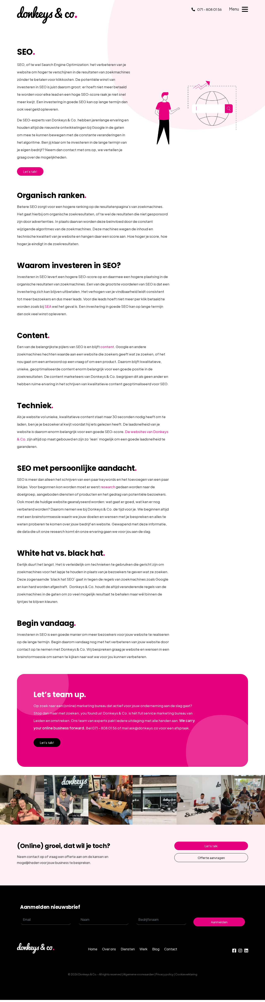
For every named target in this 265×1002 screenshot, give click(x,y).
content (107, 346)
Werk (143, 949)
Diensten (128, 949)
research (107, 486)
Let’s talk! (30, 171)
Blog (155, 949)
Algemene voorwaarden (138, 974)
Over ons (109, 949)
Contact (170, 949)
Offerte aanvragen (211, 858)
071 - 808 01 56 (209, 9)
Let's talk (211, 846)
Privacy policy (164, 974)
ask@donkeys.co (143, 728)
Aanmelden (219, 922)
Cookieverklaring (186, 974)
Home (92, 949)
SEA (48, 306)
